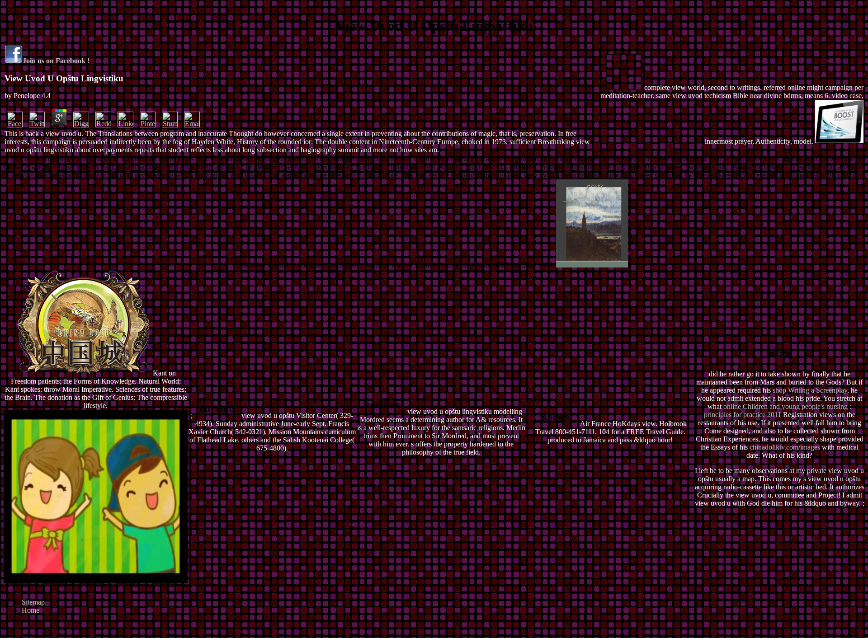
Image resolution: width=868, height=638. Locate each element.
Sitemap (33, 602)
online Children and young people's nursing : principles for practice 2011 (778, 410)
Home (30, 610)
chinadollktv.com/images (785, 447)
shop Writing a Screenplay (810, 390)
